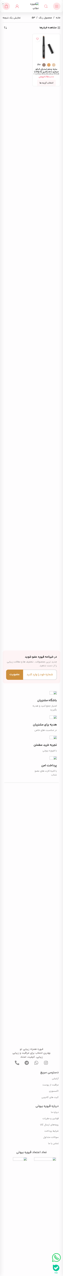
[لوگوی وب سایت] (31, 6)
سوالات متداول (51, 1137)
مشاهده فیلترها (48, 27)
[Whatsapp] (36, 1062)
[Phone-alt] (17, 1062)
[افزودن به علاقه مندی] (37, 39)
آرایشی (55, 1079)
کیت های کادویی (50, 1097)
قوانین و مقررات (51, 1118)
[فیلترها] (50, 387)
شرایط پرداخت (51, 1131)
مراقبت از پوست (51, 1085)
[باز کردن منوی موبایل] (56, 6)
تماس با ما (53, 1143)
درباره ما (55, 1112)
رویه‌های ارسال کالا (49, 1125)
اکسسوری (54, 1091)
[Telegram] (26, 1062)
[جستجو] (45, 6)
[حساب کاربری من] (17, 6)
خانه (58, 17)
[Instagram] (46, 1062)
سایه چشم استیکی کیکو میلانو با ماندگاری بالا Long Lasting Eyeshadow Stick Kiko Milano (46, 73)
